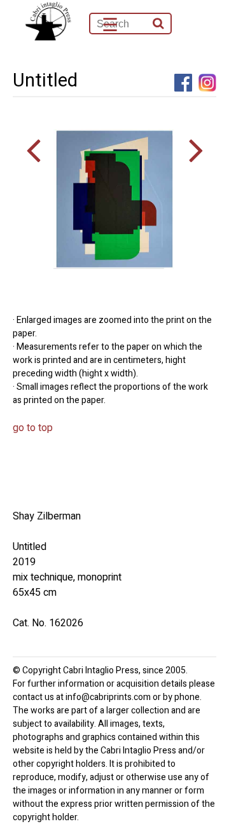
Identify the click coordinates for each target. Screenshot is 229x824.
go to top (33, 428)
